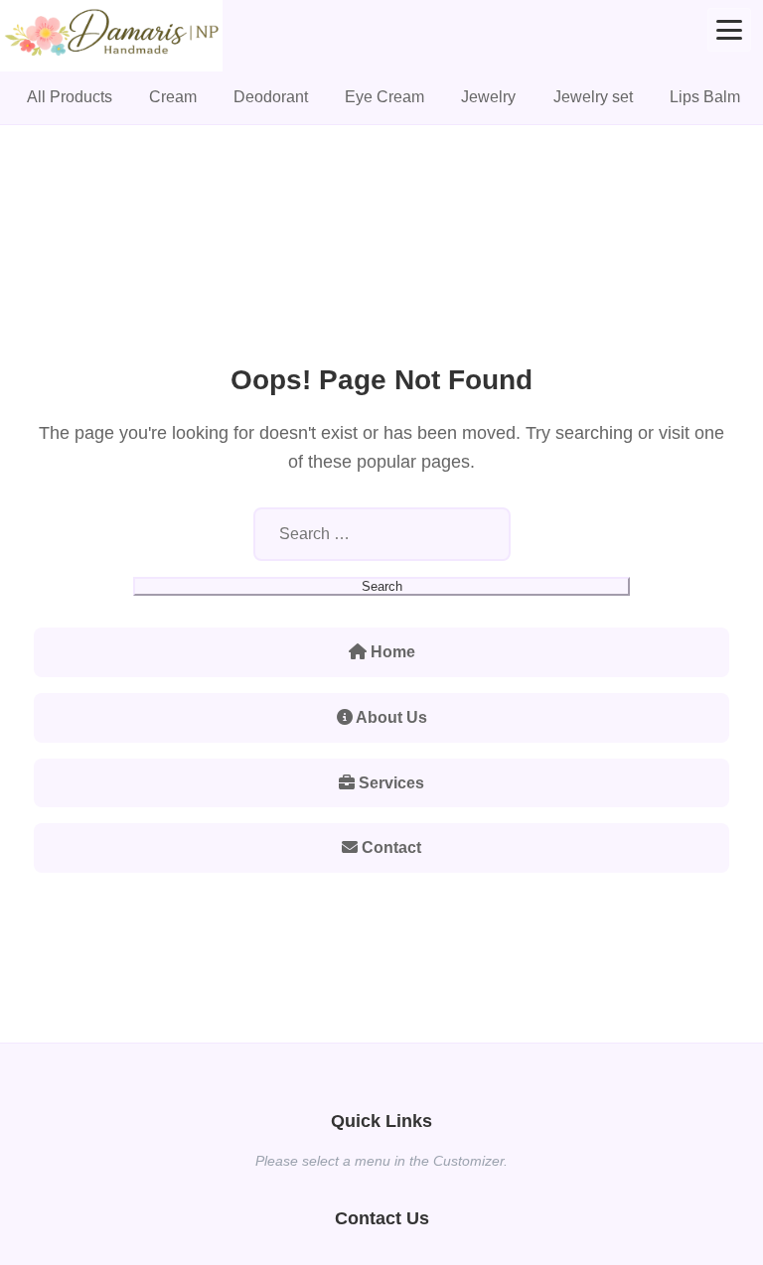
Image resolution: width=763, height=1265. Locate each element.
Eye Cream (384, 96)
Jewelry (488, 96)
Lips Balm (705, 96)
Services (389, 782)
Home (391, 651)
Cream (173, 96)
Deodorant (270, 96)
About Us (390, 717)
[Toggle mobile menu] (729, 30)
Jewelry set (593, 96)
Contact (389, 847)
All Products (69, 96)
